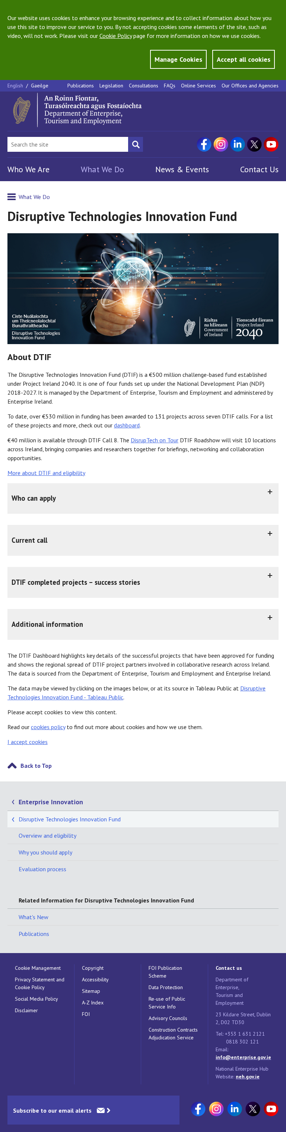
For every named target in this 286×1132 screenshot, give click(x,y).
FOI (86, 1014)
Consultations (143, 85)
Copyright (93, 968)
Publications (80, 85)
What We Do (102, 169)
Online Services (198, 85)
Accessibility (95, 979)
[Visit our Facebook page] (204, 144)
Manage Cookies (178, 59)
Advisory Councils (168, 1018)
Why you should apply (45, 852)
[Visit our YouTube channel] (271, 144)
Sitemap (91, 991)
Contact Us (259, 169)
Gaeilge (39, 85)
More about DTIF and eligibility (46, 473)
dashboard (127, 425)
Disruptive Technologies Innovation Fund (70, 819)
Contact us (229, 968)
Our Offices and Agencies (250, 85)
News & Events (182, 169)
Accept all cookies (243, 59)
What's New (33, 917)
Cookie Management (38, 968)
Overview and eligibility (47, 835)
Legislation (111, 85)
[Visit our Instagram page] (220, 144)
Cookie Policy (115, 35)
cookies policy (48, 727)
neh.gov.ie (248, 1076)
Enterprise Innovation (51, 802)
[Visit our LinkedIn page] (237, 144)
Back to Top (36, 765)
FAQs (169, 85)
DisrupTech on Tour (154, 440)
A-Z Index (93, 1002)
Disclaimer (26, 1010)
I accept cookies (27, 741)
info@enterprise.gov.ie (243, 1057)
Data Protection (166, 987)
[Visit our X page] (254, 144)
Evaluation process (42, 869)
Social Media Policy (36, 998)
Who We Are (28, 169)
